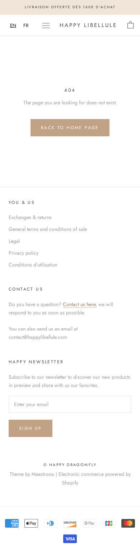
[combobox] (13, 25)
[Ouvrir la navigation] (46, 25)
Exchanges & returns (30, 217)
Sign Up (30, 428)
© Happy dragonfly (70, 465)
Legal (14, 241)
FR (25, 25)
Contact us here (79, 304)
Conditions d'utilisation (33, 264)
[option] (26, 25)
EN (13, 25)
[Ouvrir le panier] (130, 25)
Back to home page (70, 127)
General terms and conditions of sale (48, 229)
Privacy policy (23, 252)
